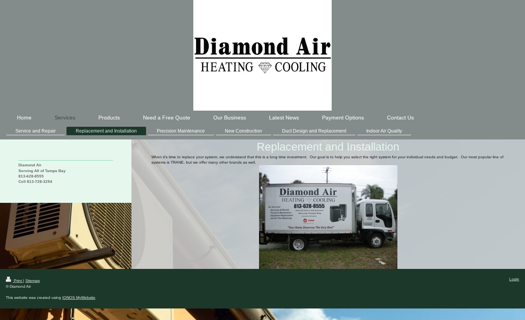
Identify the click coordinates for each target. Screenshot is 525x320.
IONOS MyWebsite (78, 297)
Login (514, 279)
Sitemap (32, 281)
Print (18, 281)
